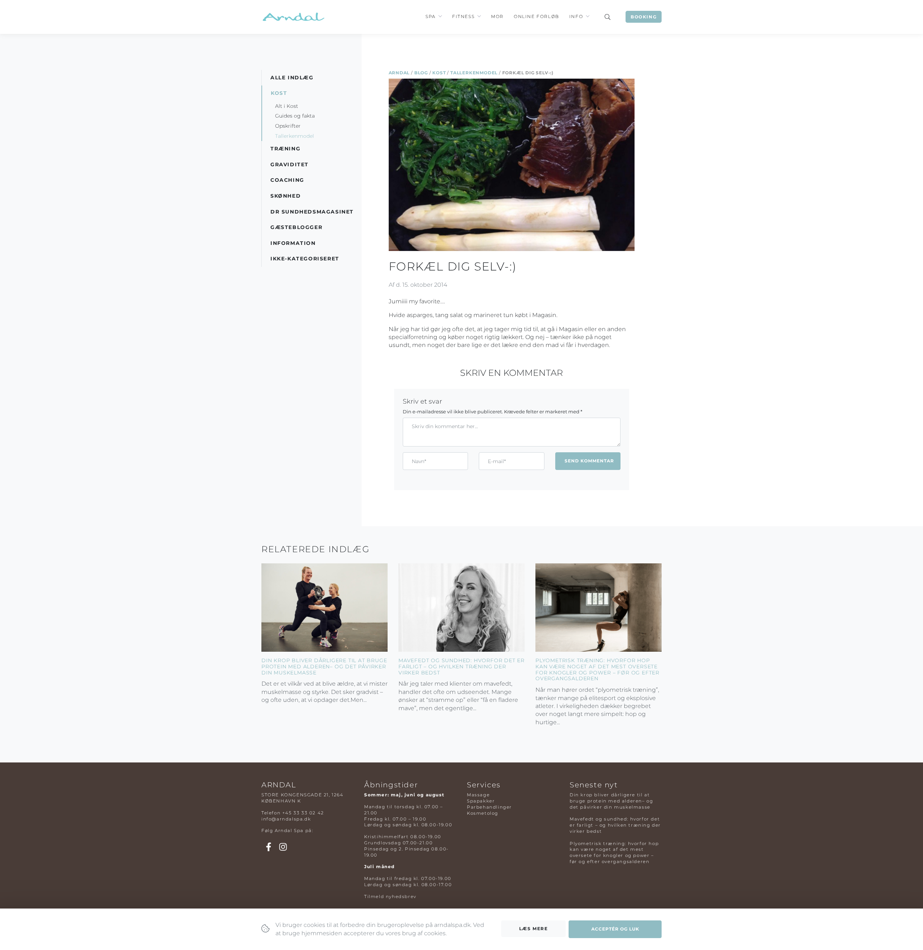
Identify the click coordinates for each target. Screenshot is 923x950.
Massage (478, 794)
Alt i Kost (286, 106)
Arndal (399, 72)
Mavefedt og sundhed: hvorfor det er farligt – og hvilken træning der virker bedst (461, 666)
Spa (430, 16)
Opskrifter (288, 126)
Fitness (463, 16)
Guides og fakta (295, 116)
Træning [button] (285, 148)
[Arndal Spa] (292, 17)
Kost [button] (279, 93)
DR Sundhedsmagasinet (312, 211)
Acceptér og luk (615, 929)
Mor (497, 16)
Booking (644, 16)
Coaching (287, 180)
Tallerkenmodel (474, 72)
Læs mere (533, 928)
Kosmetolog (482, 813)
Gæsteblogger (296, 227)
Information (293, 243)
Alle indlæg (292, 77)
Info (576, 16)
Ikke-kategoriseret (304, 258)
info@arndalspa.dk (286, 819)
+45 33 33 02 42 (303, 812)
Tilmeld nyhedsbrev (390, 896)
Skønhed (285, 196)
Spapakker (481, 801)
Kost (439, 72)
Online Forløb (536, 16)
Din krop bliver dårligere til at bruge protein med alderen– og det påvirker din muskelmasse (324, 666)
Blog (421, 72)
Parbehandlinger (489, 807)
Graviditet (289, 164)
